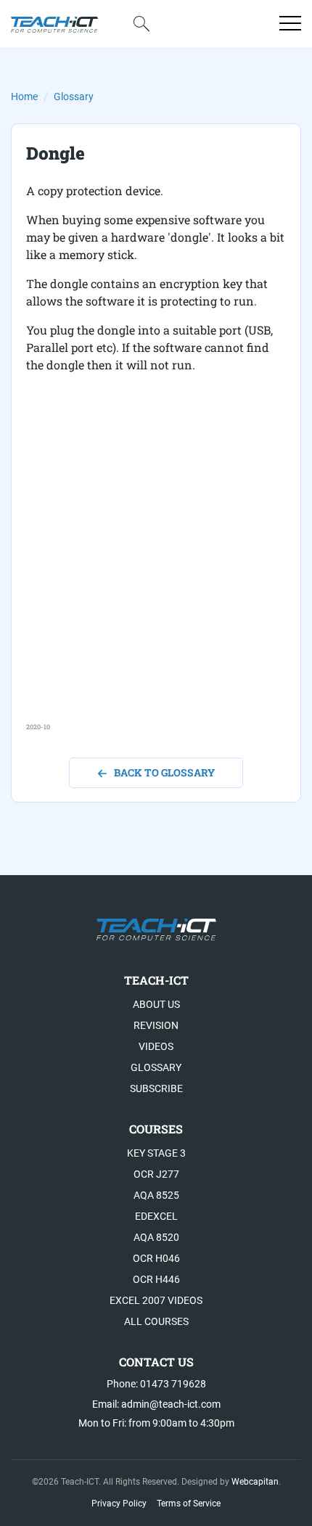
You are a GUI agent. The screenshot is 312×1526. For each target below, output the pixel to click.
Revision (156, 1025)
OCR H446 (156, 1279)
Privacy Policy (119, 1503)
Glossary (74, 96)
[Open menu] (290, 23)
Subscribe (156, 1088)
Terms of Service (189, 1503)
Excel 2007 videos (156, 1300)
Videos (156, 1046)
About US (156, 1004)
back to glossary (164, 772)
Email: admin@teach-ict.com (156, 1404)
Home (24, 96)
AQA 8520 (156, 1237)
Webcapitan (255, 1482)
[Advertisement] (156, 566)
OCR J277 (156, 1174)
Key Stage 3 (156, 1153)
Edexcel (156, 1216)
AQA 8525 (156, 1195)
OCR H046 (156, 1258)
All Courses (156, 1321)
